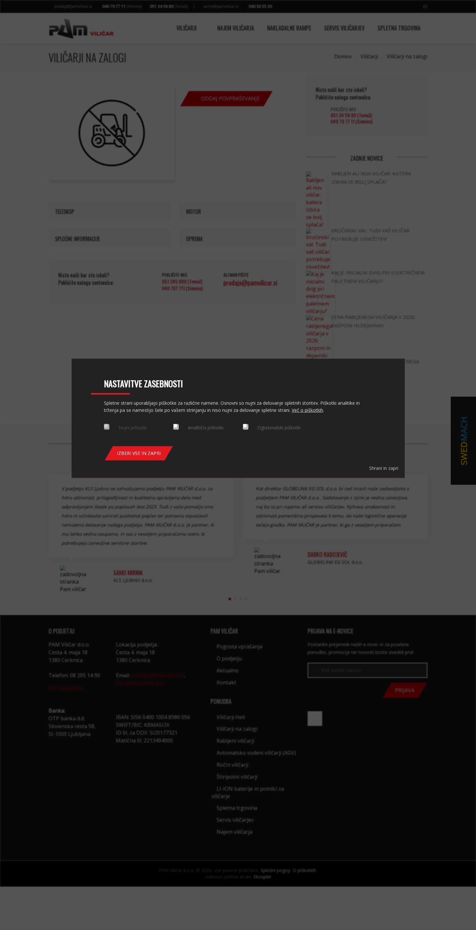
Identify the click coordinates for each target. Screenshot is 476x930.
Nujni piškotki (133, 427)
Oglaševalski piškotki (278, 427)
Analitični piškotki (205, 427)
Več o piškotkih (307, 410)
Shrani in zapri (383, 468)
